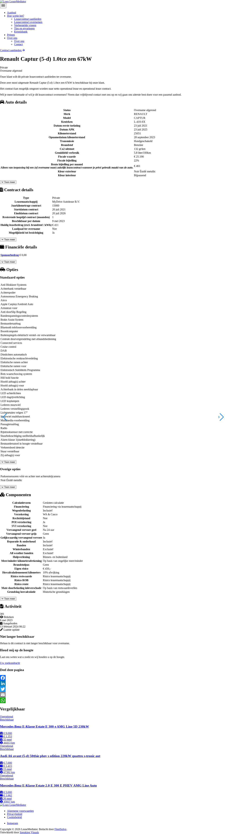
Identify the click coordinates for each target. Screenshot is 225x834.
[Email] (112, 695)
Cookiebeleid (14, 817)
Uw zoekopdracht (10, 662)
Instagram (12, 823)
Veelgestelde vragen (25, 25)
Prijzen (11, 34)
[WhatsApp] (112, 700)
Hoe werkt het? (15, 15)
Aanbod (11, 12)
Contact (18, 44)
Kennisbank (20, 31)
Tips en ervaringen (24, 28)
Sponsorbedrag (10, 255)
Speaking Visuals (29, 832)
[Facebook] (112, 678)
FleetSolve (60, 829)
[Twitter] (112, 689)
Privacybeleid (14, 814)
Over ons (12, 37)
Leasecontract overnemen (28, 22)
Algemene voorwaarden (20, 810)
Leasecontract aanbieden (27, 18)
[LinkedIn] (112, 683)
